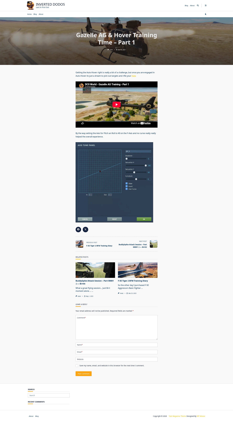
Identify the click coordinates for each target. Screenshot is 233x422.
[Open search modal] (198, 5)
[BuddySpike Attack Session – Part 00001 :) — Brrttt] (95, 270)
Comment (81, 317)
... (92, 291)
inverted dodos (50, 4)
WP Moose (201, 416)
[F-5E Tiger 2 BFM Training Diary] (138, 270)
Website (80, 359)
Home (29, 14)
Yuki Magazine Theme (177, 416)
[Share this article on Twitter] (85, 229)
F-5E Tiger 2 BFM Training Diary (133, 280)
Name (80, 345)
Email (79, 352)
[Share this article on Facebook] (78, 229)
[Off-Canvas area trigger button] (206, 5)
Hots (134, 76)
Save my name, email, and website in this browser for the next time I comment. (111, 365)
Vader (111, 50)
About (192, 5)
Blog (186, 5)
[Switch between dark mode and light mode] (206, 14)
